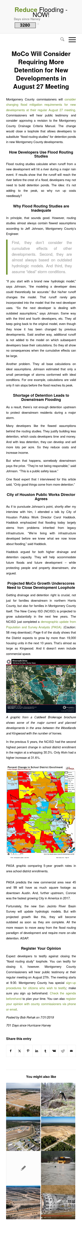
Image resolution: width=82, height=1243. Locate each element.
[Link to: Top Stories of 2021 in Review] (23, 1202)
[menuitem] (60, 39)
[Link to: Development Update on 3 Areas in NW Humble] (23, 1100)
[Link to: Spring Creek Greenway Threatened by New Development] (58, 1134)
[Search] (60, 39)
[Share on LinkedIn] (37, 1051)
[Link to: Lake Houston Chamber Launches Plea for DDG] (23, 1168)
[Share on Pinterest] (28, 1051)
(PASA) (55, 627)
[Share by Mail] (71, 1051)
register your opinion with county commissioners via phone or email (41, 1003)
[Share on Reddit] (62, 1051)
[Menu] (70, 39)
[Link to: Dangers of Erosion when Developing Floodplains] (58, 1100)
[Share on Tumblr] (45, 1051)
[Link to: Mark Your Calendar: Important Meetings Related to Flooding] (58, 1168)
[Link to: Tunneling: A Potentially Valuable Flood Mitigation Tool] (58, 1202)
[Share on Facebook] (10, 1051)
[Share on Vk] (54, 1051)
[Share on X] (19, 1051)
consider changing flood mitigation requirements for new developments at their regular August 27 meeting (41, 104)
